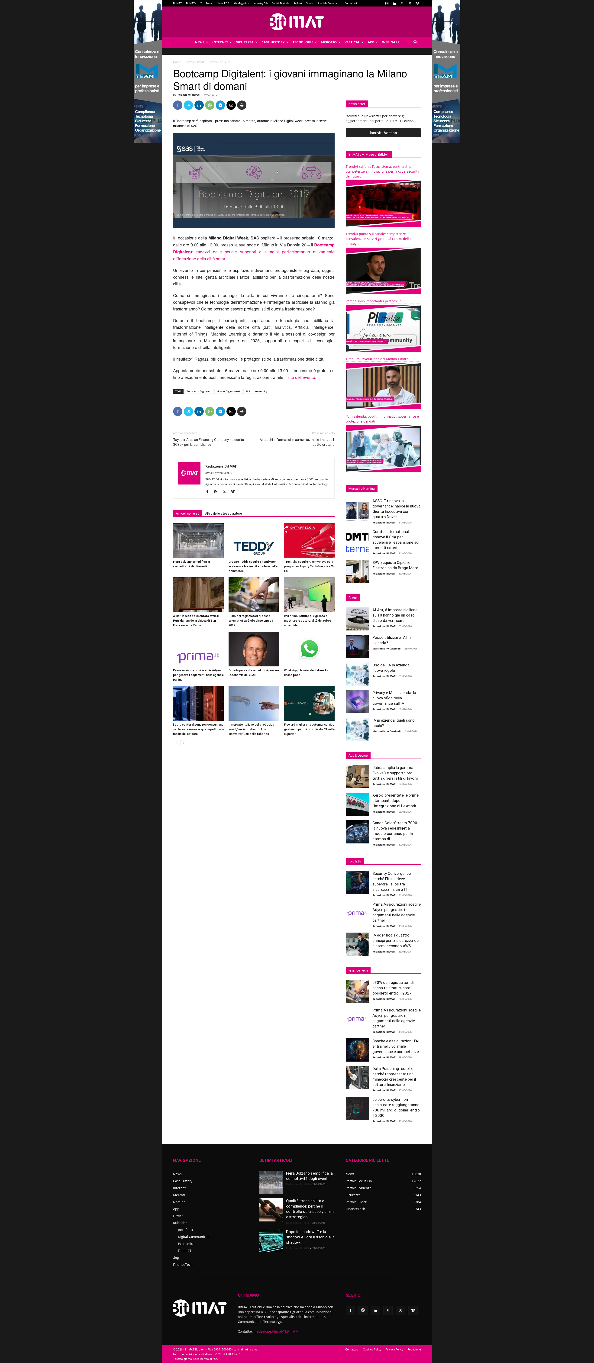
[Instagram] (386, 3)
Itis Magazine (241, 3)
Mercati (179, 1195)
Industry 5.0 (260, 3)
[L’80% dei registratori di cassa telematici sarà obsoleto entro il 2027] (254, 594)
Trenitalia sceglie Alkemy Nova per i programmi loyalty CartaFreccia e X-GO (309, 566)
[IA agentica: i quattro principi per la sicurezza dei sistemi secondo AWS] (357, 944)
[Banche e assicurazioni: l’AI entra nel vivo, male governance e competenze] (357, 1050)
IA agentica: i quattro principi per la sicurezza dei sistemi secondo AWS (396, 940)
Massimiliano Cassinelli (386, 648)
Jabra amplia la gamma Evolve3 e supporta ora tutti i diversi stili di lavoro (395, 773)
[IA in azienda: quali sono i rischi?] (357, 729)
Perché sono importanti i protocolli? (373, 301)
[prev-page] (176, 743)
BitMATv (191, 3)
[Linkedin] (394, 3)
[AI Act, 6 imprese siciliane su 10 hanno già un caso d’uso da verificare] (357, 618)
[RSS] (402, 3)
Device (178, 1216)
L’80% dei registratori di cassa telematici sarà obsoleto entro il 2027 (251, 620)
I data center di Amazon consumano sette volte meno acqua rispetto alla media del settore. (198, 729)
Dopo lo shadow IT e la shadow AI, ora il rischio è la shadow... (310, 1237)
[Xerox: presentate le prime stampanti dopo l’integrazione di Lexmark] (357, 804)
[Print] (241, 105)
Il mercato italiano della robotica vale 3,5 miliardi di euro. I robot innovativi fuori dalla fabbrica (251, 729)
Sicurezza (245, 42)
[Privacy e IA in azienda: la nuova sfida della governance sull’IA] (357, 701)
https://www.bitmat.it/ (218, 473)
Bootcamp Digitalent (199, 391)
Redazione (414, 1349)
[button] (415, 42)
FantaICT (184, 1250)
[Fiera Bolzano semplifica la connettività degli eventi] (198, 540)
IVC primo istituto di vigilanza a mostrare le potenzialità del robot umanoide (307, 620)
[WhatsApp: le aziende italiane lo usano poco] (309, 649)
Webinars (390, 42)
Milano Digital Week (228, 391)
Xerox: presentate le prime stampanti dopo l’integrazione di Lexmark (395, 800)
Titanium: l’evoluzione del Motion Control (377, 359)
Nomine (179, 1202)
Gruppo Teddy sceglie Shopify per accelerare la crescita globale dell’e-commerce (254, 566)
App (371, 42)
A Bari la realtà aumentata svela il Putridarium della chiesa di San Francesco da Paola (196, 620)
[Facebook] (379, 3)
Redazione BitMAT (189, 94)
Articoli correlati (188, 513)
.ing (176, 1257)
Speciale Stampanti (328, 3)
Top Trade (206, 3)
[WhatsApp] (209, 105)
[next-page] (183, 743)
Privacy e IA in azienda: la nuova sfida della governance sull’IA (394, 698)
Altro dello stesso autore (223, 513)
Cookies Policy (372, 1349)
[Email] (231, 105)
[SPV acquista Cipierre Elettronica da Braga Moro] (357, 571)
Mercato (329, 42)
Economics (186, 1243)
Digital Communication (195, 1236)
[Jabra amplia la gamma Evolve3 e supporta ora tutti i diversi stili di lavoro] (357, 776)
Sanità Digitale (280, 3)
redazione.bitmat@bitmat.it (276, 1331)
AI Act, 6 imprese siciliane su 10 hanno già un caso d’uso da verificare (394, 615)
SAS (247, 391)
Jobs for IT (186, 1229)
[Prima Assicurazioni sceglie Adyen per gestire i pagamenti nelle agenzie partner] (198, 649)
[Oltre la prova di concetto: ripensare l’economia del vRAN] (254, 649)
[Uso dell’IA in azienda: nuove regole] (357, 674)
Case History (273, 42)
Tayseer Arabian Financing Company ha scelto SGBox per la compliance (208, 442)
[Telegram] (220, 105)
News (199, 42)
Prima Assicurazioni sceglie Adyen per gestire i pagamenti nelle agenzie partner (198, 675)
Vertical (352, 42)
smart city (261, 391)
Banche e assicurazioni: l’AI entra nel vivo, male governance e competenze (395, 1046)
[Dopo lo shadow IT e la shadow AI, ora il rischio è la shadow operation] (271, 1240)
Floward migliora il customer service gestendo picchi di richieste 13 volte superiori (309, 729)
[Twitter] (409, 3)
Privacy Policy (394, 1349)
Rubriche (180, 1223)
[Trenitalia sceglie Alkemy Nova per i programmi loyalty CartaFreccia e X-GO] (309, 540)
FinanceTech (183, 1264)
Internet (220, 42)
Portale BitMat (194, 62)
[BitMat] (297, 21)
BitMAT (177, 3)
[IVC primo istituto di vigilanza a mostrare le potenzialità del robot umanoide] (309, 594)
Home (177, 62)
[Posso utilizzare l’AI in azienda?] (357, 646)
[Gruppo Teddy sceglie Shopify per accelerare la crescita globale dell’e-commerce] (254, 540)
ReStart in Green (303, 3)
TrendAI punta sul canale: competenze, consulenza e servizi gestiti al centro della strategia (378, 239)
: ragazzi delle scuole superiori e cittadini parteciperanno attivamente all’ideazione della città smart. (254, 252)
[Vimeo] (417, 3)
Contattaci (351, 3)
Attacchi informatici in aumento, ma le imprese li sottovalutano (297, 442)
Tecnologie (303, 42)
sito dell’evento (301, 377)
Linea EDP (223, 3)
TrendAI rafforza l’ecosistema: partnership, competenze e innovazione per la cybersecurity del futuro (382, 171)
